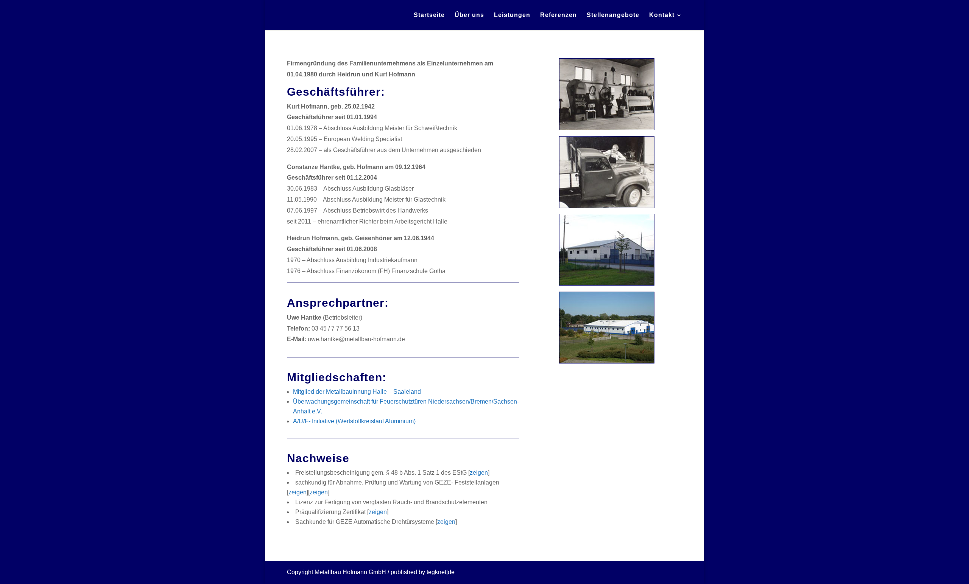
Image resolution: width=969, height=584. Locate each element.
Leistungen (512, 15)
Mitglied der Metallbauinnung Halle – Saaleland (357, 391)
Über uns (469, 15)
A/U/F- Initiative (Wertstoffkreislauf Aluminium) (354, 421)
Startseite (429, 15)
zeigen (479, 472)
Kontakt (662, 15)
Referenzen (558, 15)
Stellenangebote (613, 15)
